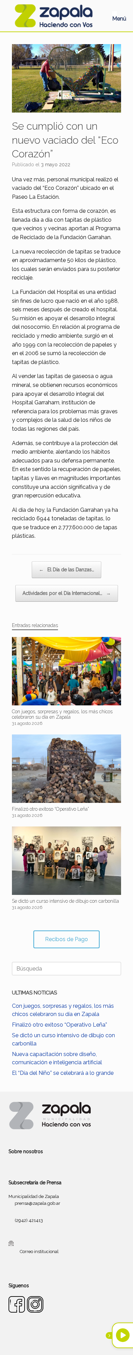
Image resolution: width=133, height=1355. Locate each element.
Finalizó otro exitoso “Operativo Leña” (59, 1024)
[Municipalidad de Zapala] (53, 15)
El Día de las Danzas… (66, 569)
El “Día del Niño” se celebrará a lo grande (63, 1073)
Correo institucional (39, 1251)
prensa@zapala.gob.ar (37, 1203)
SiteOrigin (75, 1341)
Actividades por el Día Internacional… (67, 593)
